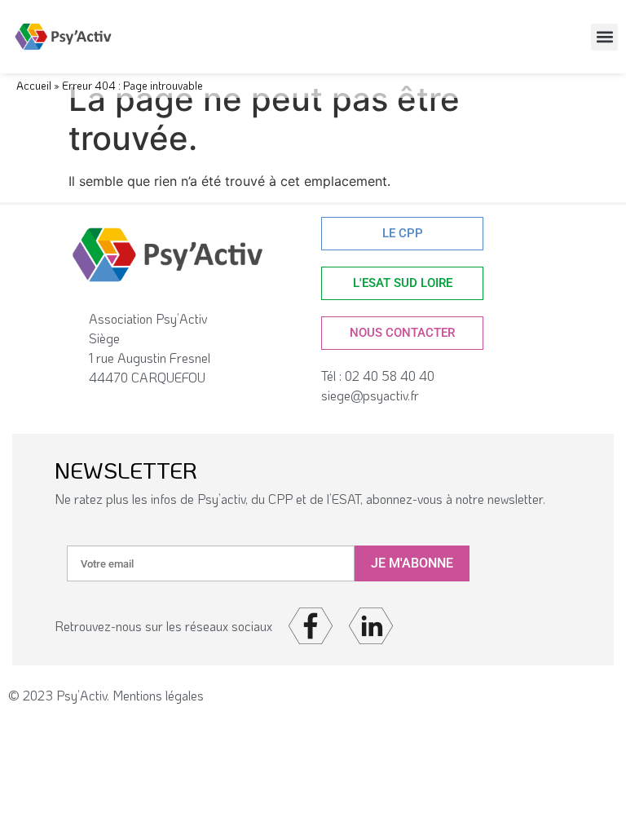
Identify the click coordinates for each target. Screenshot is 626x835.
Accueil (33, 85)
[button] (604, 37)
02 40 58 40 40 (393, 375)
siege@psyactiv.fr (370, 395)
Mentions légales (158, 695)
